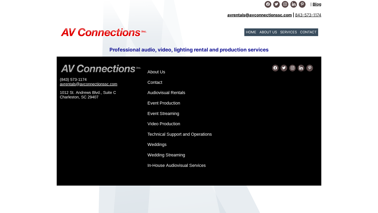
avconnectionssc (265, 15)
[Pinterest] (302, 4)
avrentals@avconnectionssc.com (88, 84)
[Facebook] (268, 4)
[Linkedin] (293, 4)
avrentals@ (238, 15)
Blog (317, 4)
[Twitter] (276, 4)
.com (287, 15)
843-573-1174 (308, 15)
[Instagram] (285, 4)
